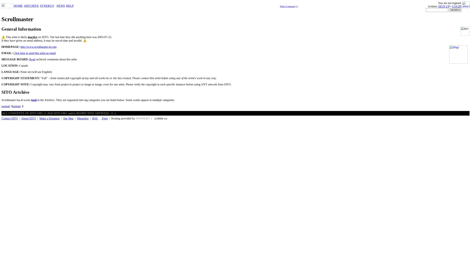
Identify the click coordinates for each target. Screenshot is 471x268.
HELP (70, 5)
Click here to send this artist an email (34, 53)
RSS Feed (100, 118)
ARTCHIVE (31, 5)
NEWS (60, 5)
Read (32, 59)
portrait (5, 106)
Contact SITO (9, 118)
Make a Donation (49, 118)
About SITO (28, 118)
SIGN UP (444, 6)
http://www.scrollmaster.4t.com (38, 46)
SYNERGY (47, 5)
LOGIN (457, 6)
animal (16, 106)
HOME (18, 5)
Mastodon (83, 118)
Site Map (68, 118)
